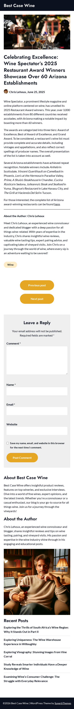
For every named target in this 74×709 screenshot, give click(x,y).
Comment (13, 343)
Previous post (37, 285)
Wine (10, 264)
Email (10, 404)
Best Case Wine (19, 5)
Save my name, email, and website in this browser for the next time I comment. (37, 445)
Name (11, 384)
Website (11, 424)
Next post (37, 298)
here (57, 204)
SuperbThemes (63, 703)
